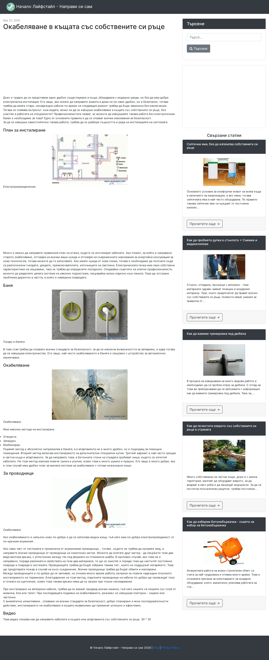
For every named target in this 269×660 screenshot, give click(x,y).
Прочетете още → (205, 224)
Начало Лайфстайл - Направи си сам (53, 6)
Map (156, 647)
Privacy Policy (170, 647)
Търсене (200, 48)
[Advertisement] (89, 65)
